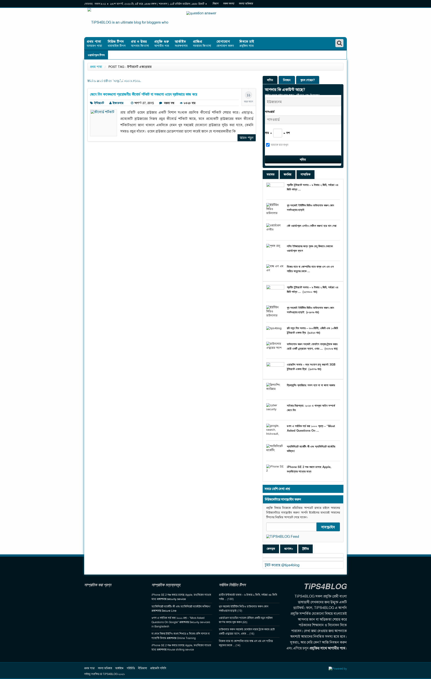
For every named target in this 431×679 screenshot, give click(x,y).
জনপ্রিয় (287, 174)
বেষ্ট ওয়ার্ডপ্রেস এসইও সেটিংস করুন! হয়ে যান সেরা (311, 225)
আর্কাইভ (181, 43)
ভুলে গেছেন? (308, 80)
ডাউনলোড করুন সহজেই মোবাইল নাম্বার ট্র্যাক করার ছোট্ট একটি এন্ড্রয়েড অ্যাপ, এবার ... (312, 346)
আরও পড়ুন (246, 137)
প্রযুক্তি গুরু (161, 43)
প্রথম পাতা (94, 43)
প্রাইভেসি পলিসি (158, 668)
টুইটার (305, 549)
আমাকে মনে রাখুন (279, 145)
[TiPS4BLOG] (128, 22)
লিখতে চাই (247, 43)
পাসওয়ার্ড (270, 112)
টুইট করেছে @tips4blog (282, 565)
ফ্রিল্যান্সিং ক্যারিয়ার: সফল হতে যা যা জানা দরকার (311, 385)
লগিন (270, 80)
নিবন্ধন (286, 80)
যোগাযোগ (225, 43)
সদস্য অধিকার (246, 3)
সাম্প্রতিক (305, 174)
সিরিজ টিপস (117, 43)
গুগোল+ (288, 549)
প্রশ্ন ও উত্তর (140, 43)
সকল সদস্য (228, 3)
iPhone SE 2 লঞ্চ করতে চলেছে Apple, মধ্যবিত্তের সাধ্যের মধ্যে (309, 469)
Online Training (186, 638)
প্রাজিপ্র (202, 43)
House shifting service (180, 649)
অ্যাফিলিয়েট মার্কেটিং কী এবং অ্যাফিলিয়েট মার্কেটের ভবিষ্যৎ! (181, 606)
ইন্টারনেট (99, 103)
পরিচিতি (131, 668)
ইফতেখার (118, 103)
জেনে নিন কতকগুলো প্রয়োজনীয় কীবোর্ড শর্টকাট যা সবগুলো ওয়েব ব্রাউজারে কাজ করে (143, 94)
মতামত (271, 174)
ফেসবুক (271, 549)
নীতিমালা (142, 668)
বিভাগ (215, 3)
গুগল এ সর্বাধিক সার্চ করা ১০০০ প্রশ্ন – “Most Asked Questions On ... (311, 428)
